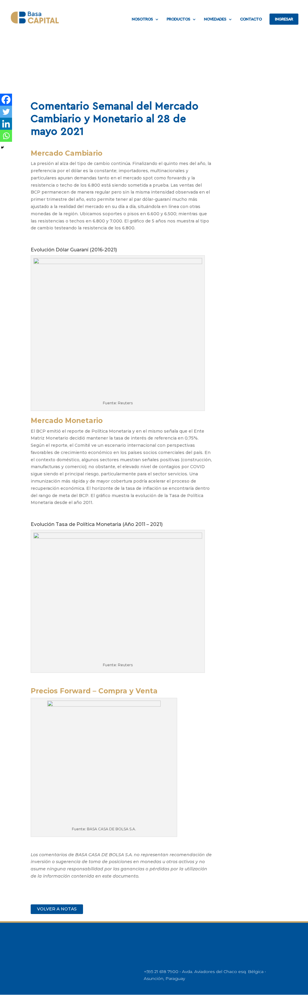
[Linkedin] (6, 124)
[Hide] (2, 147)
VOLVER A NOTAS (57, 909)
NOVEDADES (215, 19)
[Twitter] (6, 112)
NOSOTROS (142, 19)
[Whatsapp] (6, 136)
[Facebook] (6, 100)
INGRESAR (284, 19)
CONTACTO (251, 19)
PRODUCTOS (178, 19)
